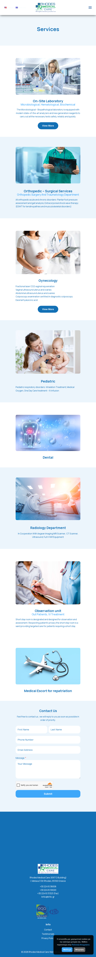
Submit (48, 793)
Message (21, 758)
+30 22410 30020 (48, 890)
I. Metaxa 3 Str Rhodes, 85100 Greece (48, 880)
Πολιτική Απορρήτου (81, 945)
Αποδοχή (67, 949)
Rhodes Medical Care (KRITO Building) (48, 877)
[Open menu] (90, 7)
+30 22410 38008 (48, 886)
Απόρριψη (79, 949)
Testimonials (48, 934)
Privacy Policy (48, 938)
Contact (48, 929)
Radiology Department (48, 527)
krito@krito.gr (48, 896)
